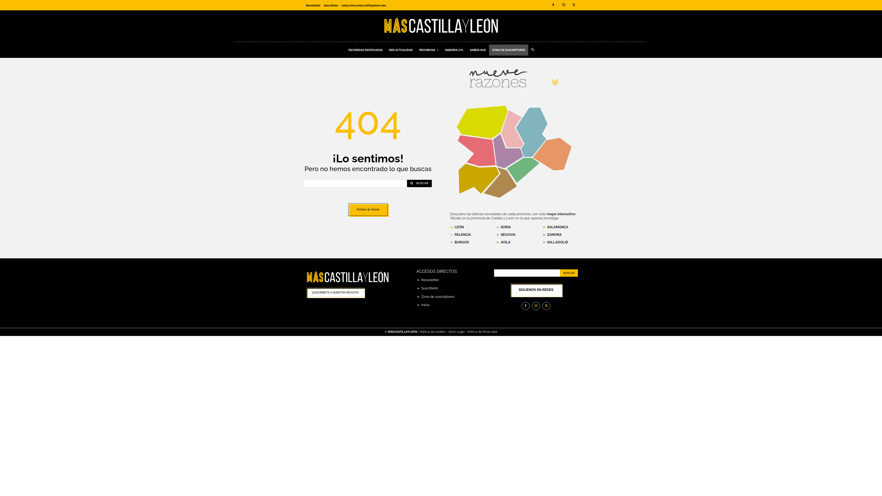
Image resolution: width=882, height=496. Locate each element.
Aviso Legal (457, 331)
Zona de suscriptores (437, 297)
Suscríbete (429, 288)
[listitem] (476, 150)
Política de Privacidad (482, 331)
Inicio (425, 305)
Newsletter (430, 280)
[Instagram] (564, 5)
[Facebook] (553, 5)
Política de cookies (433, 331)
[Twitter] (574, 5)
